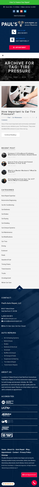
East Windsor (31, 460)
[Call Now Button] (34, 483)
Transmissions (6, 269)
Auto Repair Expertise (8, 196)
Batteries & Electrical (10, 347)
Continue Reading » (10, 135)
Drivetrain (7, 350)
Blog (24, 77)
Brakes (6, 344)
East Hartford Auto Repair (18, 458)
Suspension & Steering (11, 359)
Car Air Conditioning (8, 205)
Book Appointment (30, 475)
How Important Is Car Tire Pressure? (18, 112)
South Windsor (20, 463)
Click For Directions (19, 16)
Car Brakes (5, 214)
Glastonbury (5, 463)
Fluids (3, 255)
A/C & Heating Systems (11, 338)
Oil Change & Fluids (10, 356)
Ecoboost (4, 250)
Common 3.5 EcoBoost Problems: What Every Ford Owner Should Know (22, 154)
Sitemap (5, 455)
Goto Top (19, 288)
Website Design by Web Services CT (10, 468)
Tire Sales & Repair (10, 362)
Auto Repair (20, 449)
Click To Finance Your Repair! (20, 2)
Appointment (6, 452)
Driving (4, 246)
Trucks (4, 273)
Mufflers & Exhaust (10, 353)
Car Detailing (6, 223)
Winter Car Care (6, 282)
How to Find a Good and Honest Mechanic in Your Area (20, 162)
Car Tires (4, 241)
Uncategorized (6, 278)
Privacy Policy (25, 452)
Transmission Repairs (11, 365)
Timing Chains (6, 264)
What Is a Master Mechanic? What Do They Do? (22, 171)
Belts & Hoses (8, 341)
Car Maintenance (17, 117)
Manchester (12, 463)
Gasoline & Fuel (6, 260)
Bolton (26, 460)
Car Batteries (6, 209)
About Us (10, 449)
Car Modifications (7, 237)
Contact (16, 452)
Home (16, 77)
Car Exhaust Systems (8, 228)
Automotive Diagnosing (9, 200)
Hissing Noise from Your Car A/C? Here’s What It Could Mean (21, 179)
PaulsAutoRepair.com (10, 318)
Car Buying (5, 218)
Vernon (26, 463)
